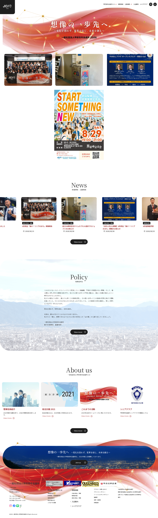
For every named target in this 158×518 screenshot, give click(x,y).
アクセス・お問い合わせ (100, 489)
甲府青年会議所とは (109, 4)
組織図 (95, 497)
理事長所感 (147, 223)
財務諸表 (96, 502)
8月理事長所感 (148, 226)
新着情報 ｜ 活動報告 (124, 4)
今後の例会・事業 (68, 223)
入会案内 (136, 4)
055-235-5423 (16, 496)
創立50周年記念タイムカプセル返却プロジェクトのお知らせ (78, 227)
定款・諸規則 (97, 500)
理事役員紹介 (51, 498)
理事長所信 (50, 493)
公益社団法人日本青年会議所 (125, 489)
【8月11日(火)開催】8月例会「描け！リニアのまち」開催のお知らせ (119, 227)
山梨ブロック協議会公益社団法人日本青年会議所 (129, 496)
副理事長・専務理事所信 (54, 495)
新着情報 (75, 490)
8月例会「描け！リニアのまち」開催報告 (37, 226)
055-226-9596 (16, 498)
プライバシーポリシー (99, 492)
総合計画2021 (51, 500)
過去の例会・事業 (27, 223)
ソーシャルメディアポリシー (101, 494)
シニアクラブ (143, 4)
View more (78, 242)
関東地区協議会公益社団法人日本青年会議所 (129, 492)
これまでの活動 (52, 502)
